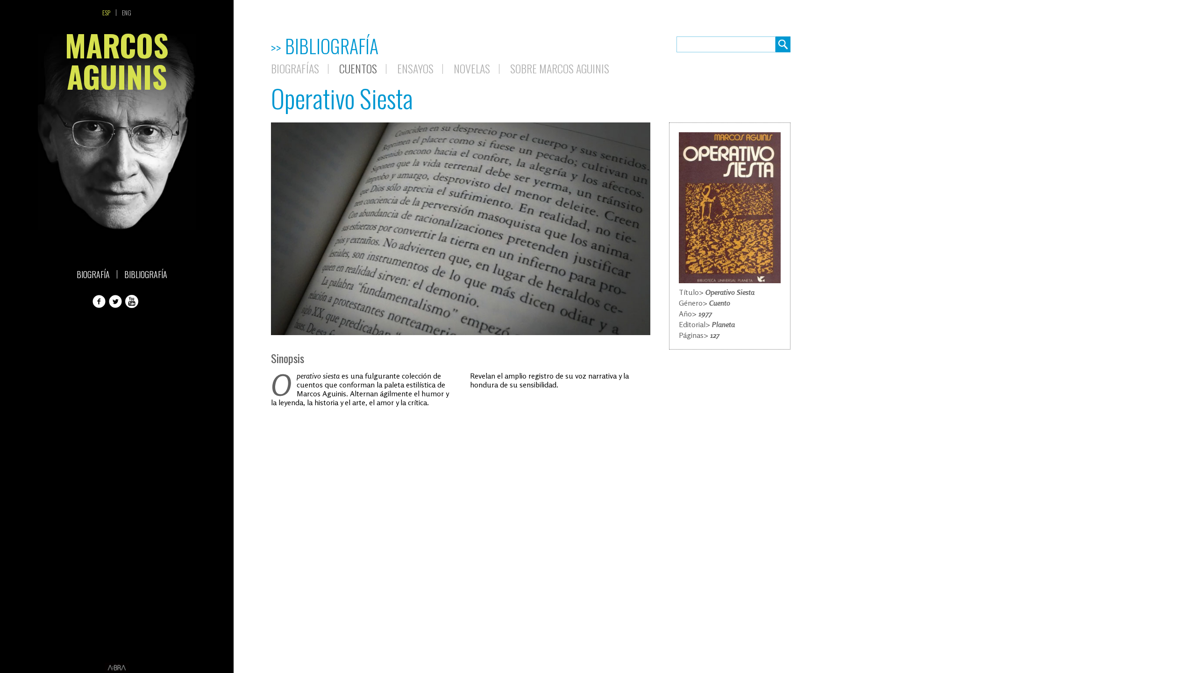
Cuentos (358, 68)
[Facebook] (100, 301)
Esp (106, 12)
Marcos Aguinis (117, 63)
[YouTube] (132, 301)
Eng (126, 12)
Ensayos (415, 68)
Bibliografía (145, 274)
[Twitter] (116, 301)
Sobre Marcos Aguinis (559, 68)
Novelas (472, 68)
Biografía (93, 274)
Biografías (295, 68)
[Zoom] (730, 207)
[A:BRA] (117, 668)
